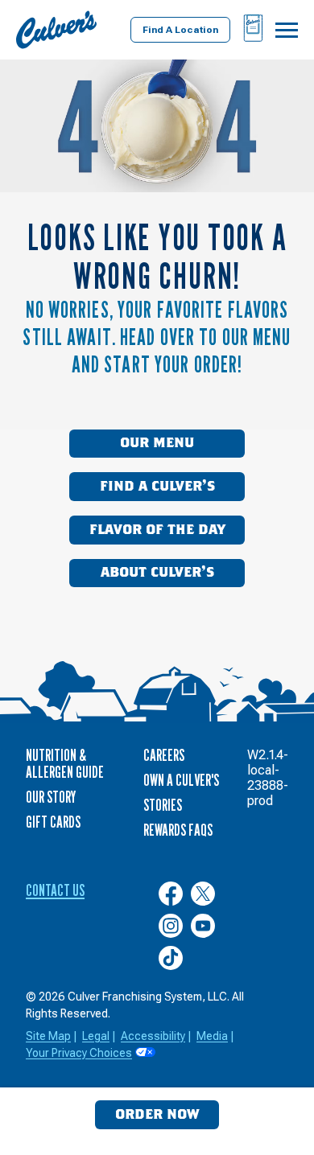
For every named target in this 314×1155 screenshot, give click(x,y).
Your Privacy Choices (79, 1052)
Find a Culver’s (157, 486)
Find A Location (180, 29)
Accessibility (153, 1036)
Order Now (157, 1115)
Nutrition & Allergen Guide (65, 764)
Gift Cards (53, 822)
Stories (162, 805)
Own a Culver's (181, 780)
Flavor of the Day (157, 530)
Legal (95, 1036)
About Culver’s (157, 572)
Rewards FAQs (178, 830)
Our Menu (157, 443)
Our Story (51, 797)
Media (212, 1036)
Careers (163, 755)
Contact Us (55, 890)
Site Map (48, 1036)
